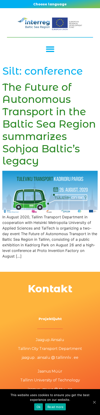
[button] (50, 49)
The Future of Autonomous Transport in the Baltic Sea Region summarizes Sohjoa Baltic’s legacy (49, 124)
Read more (55, 407)
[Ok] (94, 402)
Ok (39, 407)
